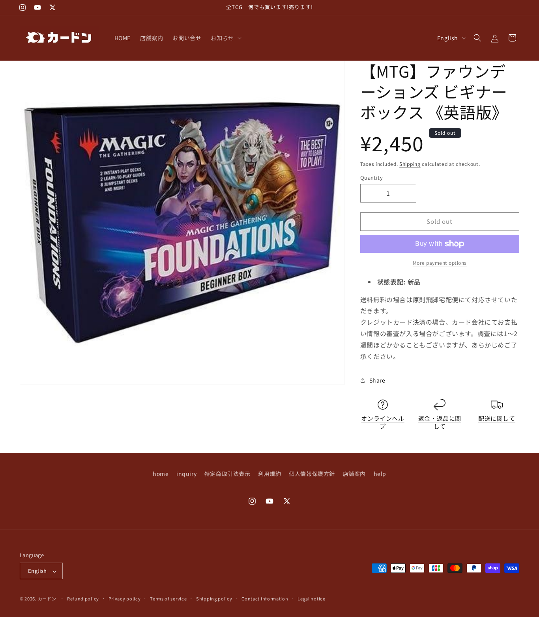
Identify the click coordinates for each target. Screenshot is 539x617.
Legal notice (311, 598)
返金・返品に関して (439, 422)
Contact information (264, 598)
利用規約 (269, 474)
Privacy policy (125, 598)
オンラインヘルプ (382, 422)
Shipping (410, 163)
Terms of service (168, 598)
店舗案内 (354, 474)
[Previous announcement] (172, 7)
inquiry (186, 474)
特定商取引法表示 (227, 474)
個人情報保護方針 (312, 474)
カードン (47, 599)
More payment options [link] (440, 262)
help (380, 474)
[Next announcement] (366, 7)
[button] (225, 38)
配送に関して (496, 418)
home (160, 474)
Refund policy (83, 598)
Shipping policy (214, 598)
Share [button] (377, 380)
